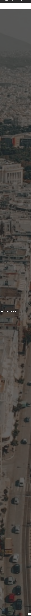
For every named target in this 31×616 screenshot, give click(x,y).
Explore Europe (16, 0)
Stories (18, 3)
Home (2, 3)
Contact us (26, 0)
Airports (24, 3)
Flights (21, 3)
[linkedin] (29, 2)
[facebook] (27, 2)
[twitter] (28, 2)
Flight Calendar (9, 0)
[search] (29, 8)
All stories (13, 0)
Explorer (13, 3)
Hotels (9, 3)
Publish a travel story (21, 0)
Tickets (6, 3)
